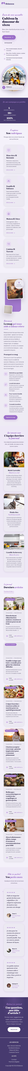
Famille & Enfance (14, 1048)
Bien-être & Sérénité (14, 1046)
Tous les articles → (9, 591)
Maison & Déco (14, 1050)
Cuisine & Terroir (14, 1052)
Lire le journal (8, 42)
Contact (14, 1059)
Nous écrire (8, 37)
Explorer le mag (10, 417)
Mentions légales (14, 1062)
